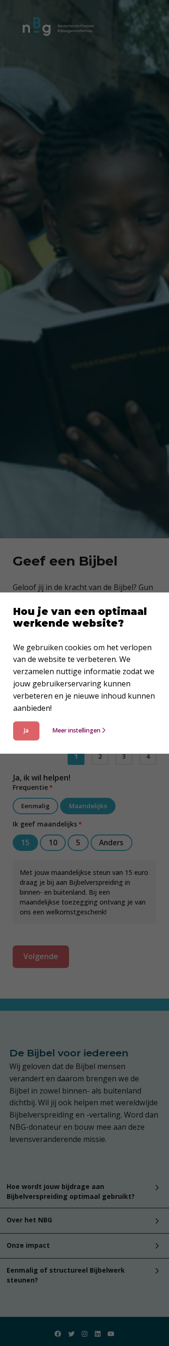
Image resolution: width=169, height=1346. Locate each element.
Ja (26, 731)
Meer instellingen (76, 731)
